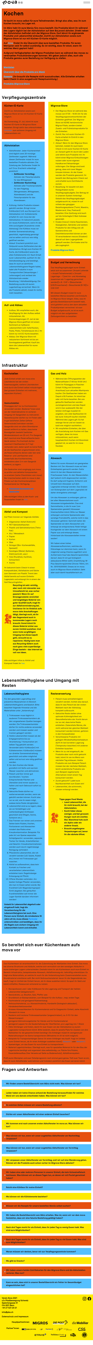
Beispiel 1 (67, 1041)
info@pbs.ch (7, 1312)
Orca (10, 43)
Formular (8, 130)
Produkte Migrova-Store (62, 250)
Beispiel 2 (81, 1041)
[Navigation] (87, 2)
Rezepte (8, 76)
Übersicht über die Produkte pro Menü (24, 72)
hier (26, 499)
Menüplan (9, 67)
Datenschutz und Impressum (15, 1316)
